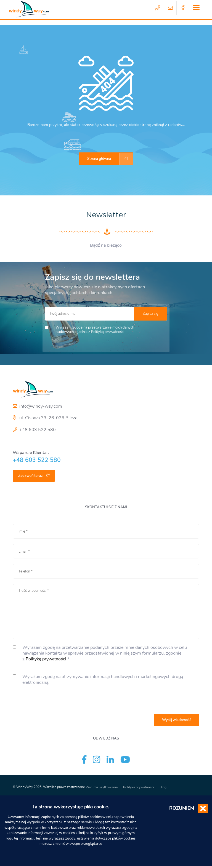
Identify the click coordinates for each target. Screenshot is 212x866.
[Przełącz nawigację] (196, 8)
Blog (163, 787)
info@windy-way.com (40, 406)
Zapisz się (150, 313)
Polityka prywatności (138, 787)
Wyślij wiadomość (176, 719)
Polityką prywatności (107, 331)
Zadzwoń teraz (31, 475)
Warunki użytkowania (102, 787)
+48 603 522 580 (37, 430)
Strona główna (99, 158)
